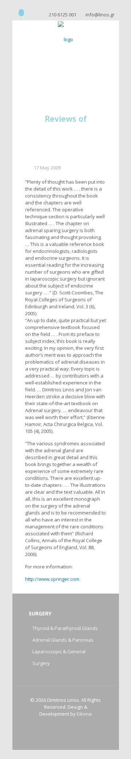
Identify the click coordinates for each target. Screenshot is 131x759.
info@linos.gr (100, 14)
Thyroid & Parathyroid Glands (65, 628)
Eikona (84, 714)
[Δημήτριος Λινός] (66, 39)
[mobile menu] (109, 35)
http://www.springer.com (52, 579)
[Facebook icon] (21, 12)
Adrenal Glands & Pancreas (63, 640)
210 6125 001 (62, 14)
